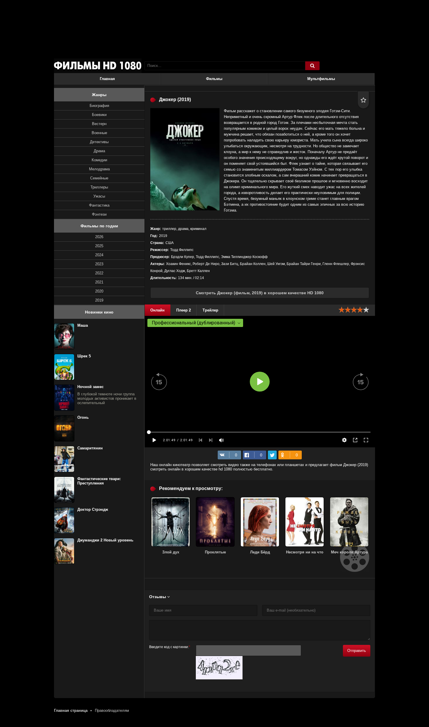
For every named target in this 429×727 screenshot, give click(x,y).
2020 (99, 291)
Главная (107, 79)
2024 (99, 255)
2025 (99, 246)
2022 (99, 273)
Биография (99, 105)
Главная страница (71, 710)
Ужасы (99, 196)
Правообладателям (112, 710)
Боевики (99, 114)
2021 (99, 282)
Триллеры (99, 187)
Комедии (99, 160)
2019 (99, 300)
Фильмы (214, 79)
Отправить (356, 650)
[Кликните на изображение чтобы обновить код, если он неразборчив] (219, 678)
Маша (82, 325)
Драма (99, 151)
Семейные (99, 178)
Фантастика (99, 205)
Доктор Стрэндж (92, 509)
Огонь (83, 417)
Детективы (99, 142)
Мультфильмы (321, 79)
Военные (99, 133)
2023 (99, 264)
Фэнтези (99, 214)
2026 (99, 237)
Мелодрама (99, 169)
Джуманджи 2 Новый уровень (105, 540)
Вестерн (99, 124)
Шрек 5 (84, 356)
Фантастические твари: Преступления (99, 481)
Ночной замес (90, 387)
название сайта (98, 65)
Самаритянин (90, 448)
